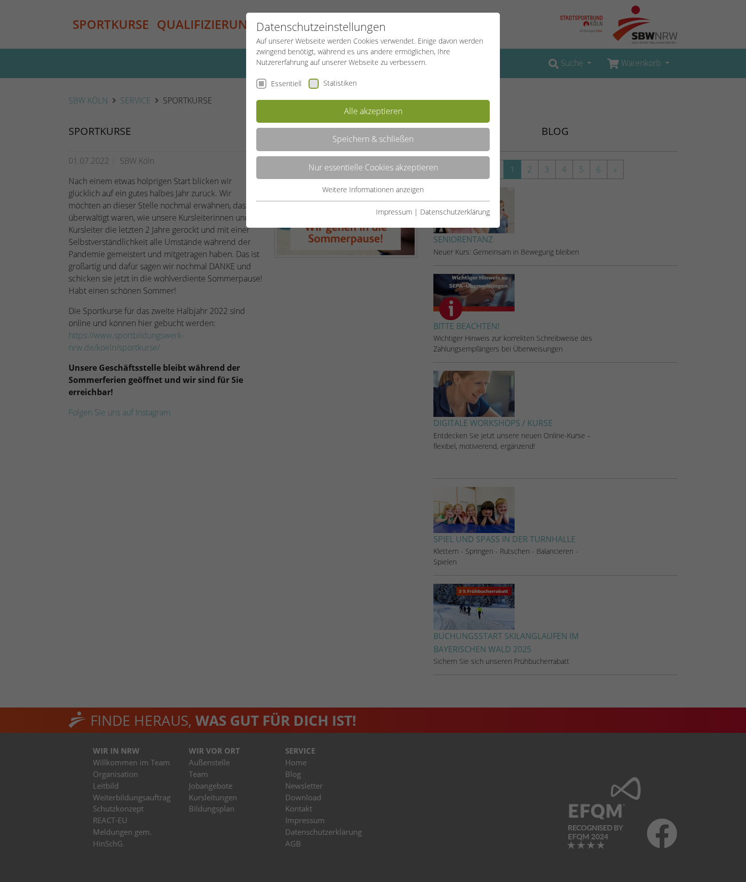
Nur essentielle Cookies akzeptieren (373, 167)
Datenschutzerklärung (455, 212)
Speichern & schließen (373, 139)
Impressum (394, 212)
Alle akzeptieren (373, 111)
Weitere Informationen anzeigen (373, 189)
